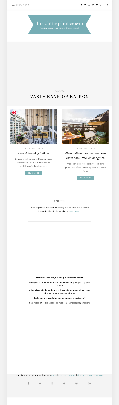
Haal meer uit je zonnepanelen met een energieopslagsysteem (59, 303)
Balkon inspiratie (34, 148)
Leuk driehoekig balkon (33, 153)
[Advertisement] (59, 62)
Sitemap (81, 375)
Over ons (62, 375)
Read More (33, 173)
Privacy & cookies (94, 375)
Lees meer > (75, 211)
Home (54, 375)
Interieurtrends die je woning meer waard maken (59, 277)
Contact (72, 375)
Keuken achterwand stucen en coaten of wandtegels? (59, 298)
